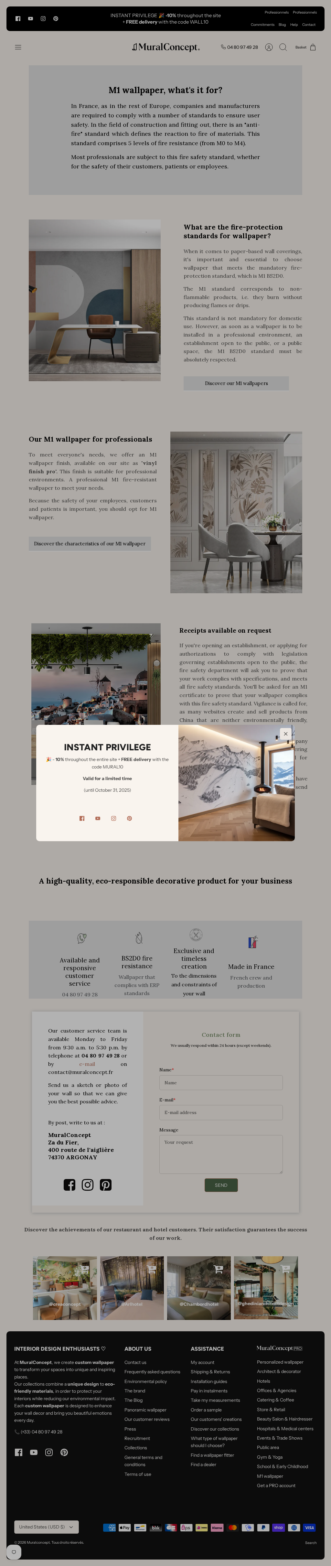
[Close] (286, 734)
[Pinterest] (129, 818)
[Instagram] (113, 818)
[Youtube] (97, 818)
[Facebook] (82, 818)
